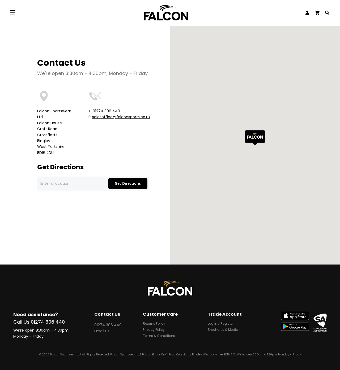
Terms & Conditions (159, 336)
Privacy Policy (154, 330)
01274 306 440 (106, 111)
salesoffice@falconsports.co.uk (121, 117)
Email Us (101, 331)
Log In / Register (220, 324)
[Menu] (13, 12)
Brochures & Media (223, 330)
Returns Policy (154, 324)
